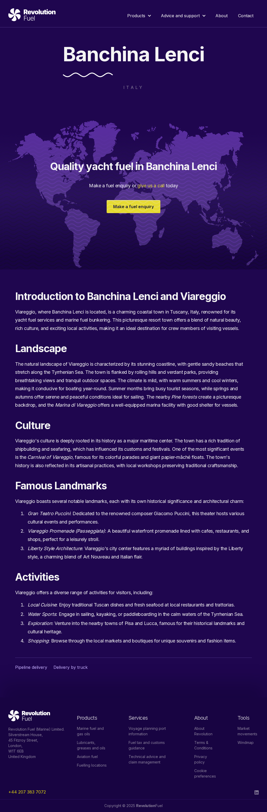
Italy (133, 87)
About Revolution (203, 731)
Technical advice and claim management (147, 759)
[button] (139, 15)
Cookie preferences (205, 773)
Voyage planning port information (147, 731)
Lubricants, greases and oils (91, 745)
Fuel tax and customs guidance (147, 745)
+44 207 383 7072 (27, 792)
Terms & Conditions (203, 745)
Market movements (247, 731)
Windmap (246, 742)
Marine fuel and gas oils (90, 731)
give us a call (151, 185)
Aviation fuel (87, 756)
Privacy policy (200, 759)
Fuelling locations (92, 765)
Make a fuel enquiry (133, 206)
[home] (32, 15)
